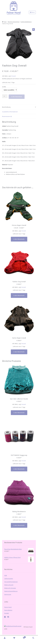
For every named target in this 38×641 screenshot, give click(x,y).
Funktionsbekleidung (26, 21)
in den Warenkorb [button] (18, 295)
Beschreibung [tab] (6, 107)
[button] (33, 29)
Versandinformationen (11, 582)
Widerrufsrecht (8, 585)
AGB (5, 575)
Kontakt (6, 613)
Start (5, 21)
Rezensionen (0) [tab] (7, 116)
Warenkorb (22, 637)
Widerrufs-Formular (10, 588)
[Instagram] (8, 617)
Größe (4, 87)
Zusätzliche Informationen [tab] (10, 112)
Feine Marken (8, 610)
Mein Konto (5, 638)
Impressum (7, 594)
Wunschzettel (14, 638)
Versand (13, 76)
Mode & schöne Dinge (13, 21)
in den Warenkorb (16, 97)
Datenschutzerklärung (10, 591)
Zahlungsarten (8, 578)
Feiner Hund (7, 607)
